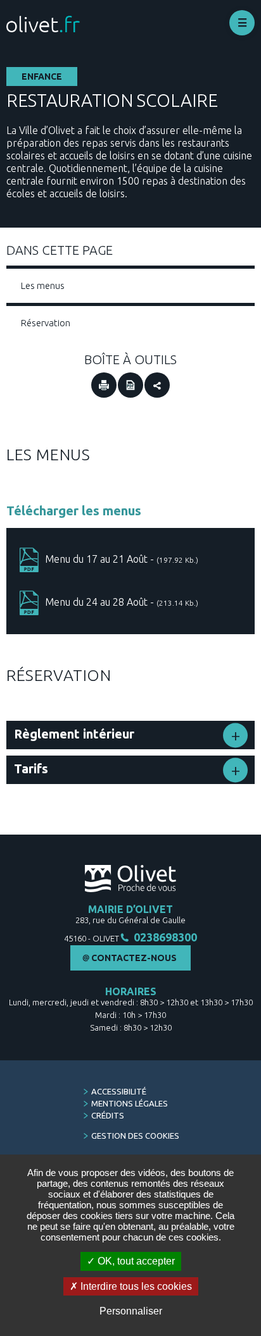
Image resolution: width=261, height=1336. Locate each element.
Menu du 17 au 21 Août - (121, 559)
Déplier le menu (242, 22)
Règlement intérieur (74, 733)
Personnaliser (130, 1311)
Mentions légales (129, 1103)
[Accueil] (43, 24)
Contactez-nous (134, 958)
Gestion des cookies (135, 1135)
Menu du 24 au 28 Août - (121, 602)
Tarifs (31, 768)
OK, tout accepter (135, 1261)
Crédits (107, 1115)
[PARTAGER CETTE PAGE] (157, 385)
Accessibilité (118, 1091)
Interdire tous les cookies (135, 1286)
